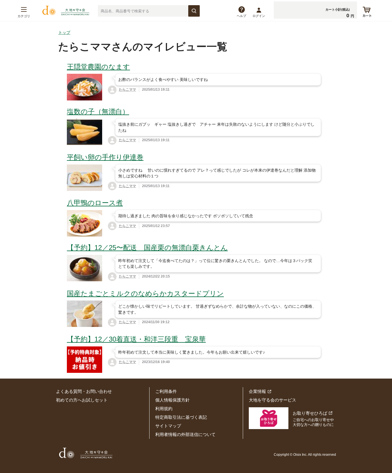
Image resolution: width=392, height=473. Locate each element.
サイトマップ (168, 425)
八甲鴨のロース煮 (95, 203)
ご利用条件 (166, 391)
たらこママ (127, 90)
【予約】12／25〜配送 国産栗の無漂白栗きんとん (147, 247)
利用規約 (163, 408)
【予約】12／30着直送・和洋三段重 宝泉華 (136, 339)
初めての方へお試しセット (82, 400)
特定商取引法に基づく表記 (181, 417)
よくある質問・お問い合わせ (84, 391)
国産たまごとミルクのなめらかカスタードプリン (145, 293)
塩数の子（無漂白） (98, 111)
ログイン (259, 16)
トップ (64, 32)
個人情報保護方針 (172, 400)
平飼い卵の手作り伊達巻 (105, 157)
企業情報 (257, 391)
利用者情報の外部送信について (185, 434)
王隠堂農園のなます (98, 67)
